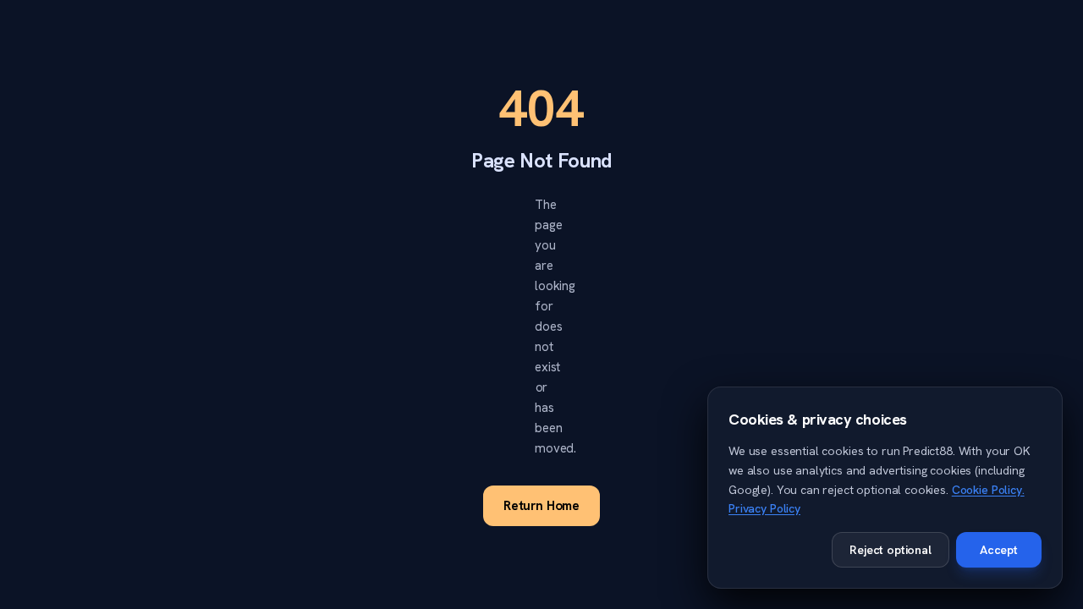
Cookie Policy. (988, 489)
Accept (999, 549)
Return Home (541, 505)
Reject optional (890, 549)
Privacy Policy (764, 508)
